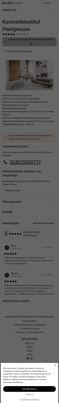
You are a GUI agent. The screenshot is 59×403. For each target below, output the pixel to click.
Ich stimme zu (29, 389)
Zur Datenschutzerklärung (29, 399)
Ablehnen (29, 394)
